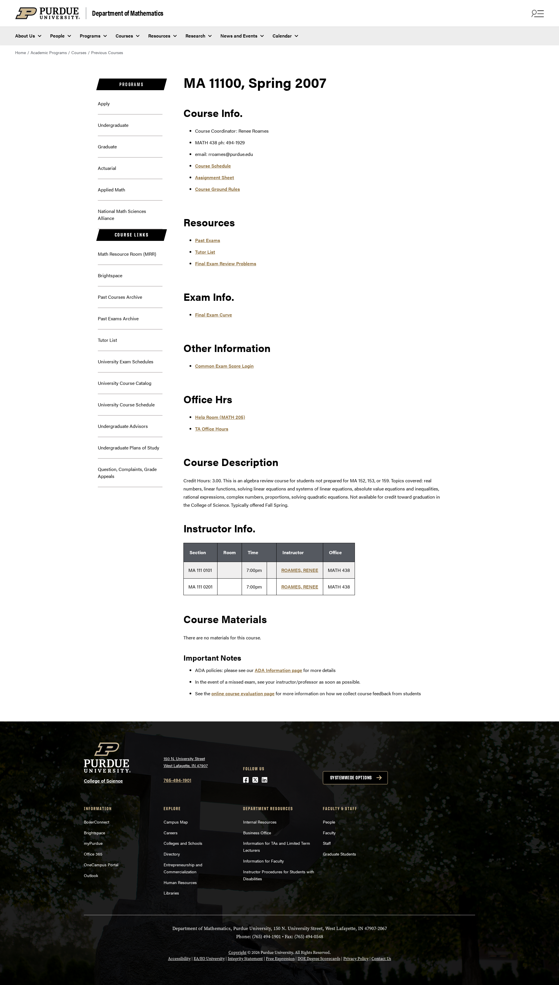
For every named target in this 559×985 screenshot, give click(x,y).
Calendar (282, 35)
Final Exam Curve (213, 314)
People (57, 35)
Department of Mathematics (127, 13)
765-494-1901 (177, 780)
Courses (124, 35)
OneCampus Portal (101, 864)
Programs (90, 35)
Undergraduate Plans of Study (128, 447)
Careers (171, 832)
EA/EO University (209, 958)
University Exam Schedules (125, 361)
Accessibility (179, 958)
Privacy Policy (356, 958)
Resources (159, 35)
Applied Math (111, 189)
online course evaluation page (243, 693)
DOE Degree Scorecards (319, 958)
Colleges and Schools (183, 843)
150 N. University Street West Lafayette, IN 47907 (186, 762)
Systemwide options (351, 777)
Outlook (91, 875)
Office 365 (93, 854)
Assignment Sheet (214, 177)
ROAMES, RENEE (299, 570)
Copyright (238, 952)
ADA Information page (278, 670)
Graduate (107, 146)
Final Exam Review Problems (225, 263)
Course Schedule (213, 165)
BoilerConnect (96, 822)
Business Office (257, 832)
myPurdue (93, 843)
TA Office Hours (211, 428)
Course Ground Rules (217, 189)
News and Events (238, 35)
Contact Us (381, 958)
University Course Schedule (126, 404)
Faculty (329, 832)
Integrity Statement (245, 958)
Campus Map (176, 822)
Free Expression (280, 958)
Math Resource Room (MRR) (127, 253)
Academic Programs (49, 52)
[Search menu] (537, 13)
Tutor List (107, 340)
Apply (104, 103)
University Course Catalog (124, 383)
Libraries (171, 893)
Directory (172, 854)
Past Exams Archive (118, 318)
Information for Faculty (263, 861)
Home (20, 52)
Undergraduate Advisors (123, 426)
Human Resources (180, 882)
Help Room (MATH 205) (220, 417)
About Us (25, 35)
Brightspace (110, 275)
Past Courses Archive (120, 297)
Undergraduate (113, 125)
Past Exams (207, 240)
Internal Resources (260, 822)
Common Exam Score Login (224, 365)
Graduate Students (339, 854)
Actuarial (107, 168)
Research (195, 35)
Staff (327, 843)
